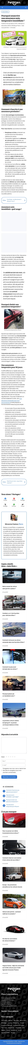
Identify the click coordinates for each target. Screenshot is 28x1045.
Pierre (21, 524)
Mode (8, 1030)
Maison (3, 1030)
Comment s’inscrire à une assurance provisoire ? (12, 791)
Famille (22, 1023)
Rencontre (14, 1030)
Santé (19, 1030)
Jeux (23, 1028)
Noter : (3, 757)
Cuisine (10, 1023)
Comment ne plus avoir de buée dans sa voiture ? (10, 668)
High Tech (4, 1028)
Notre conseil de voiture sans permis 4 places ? (10, 587)
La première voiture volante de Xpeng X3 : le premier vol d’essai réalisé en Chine (11, 723)
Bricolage (4, 1023)
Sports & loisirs (5, 1032)
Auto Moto (5, 12)
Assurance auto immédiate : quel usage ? (12, 796)
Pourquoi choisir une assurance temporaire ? (12, 800)
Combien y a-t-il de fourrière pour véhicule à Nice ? (11, 614)
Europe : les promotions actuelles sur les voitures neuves (12, 886)
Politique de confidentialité (9, 1006)
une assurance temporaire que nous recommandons (11, 400)
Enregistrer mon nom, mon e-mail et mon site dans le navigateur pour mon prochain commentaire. (14, 770)
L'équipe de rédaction (7, 1000)
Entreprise (16, 1023)
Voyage (13, 1032)
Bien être (16, 1020)
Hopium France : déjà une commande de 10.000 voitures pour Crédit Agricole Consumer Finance (13, 968)
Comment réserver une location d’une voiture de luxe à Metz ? (12, 859)
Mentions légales (6, 1004)
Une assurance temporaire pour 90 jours (12, 805)
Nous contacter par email (8, 998)
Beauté (10, 1020)
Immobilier (18, 1028)
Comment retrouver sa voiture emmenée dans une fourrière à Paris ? (14, 641)
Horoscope (11, 1028)
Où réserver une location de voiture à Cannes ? (10, 940)
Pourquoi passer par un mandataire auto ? (9, 695)
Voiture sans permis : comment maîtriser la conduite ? (12, 913)
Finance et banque (6, 1025)
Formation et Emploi (18, 1025)
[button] (26, 7)
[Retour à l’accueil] (14, 3)
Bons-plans (23, 1020)
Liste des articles (6, 1002)
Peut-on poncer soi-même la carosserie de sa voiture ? (11, 832)
